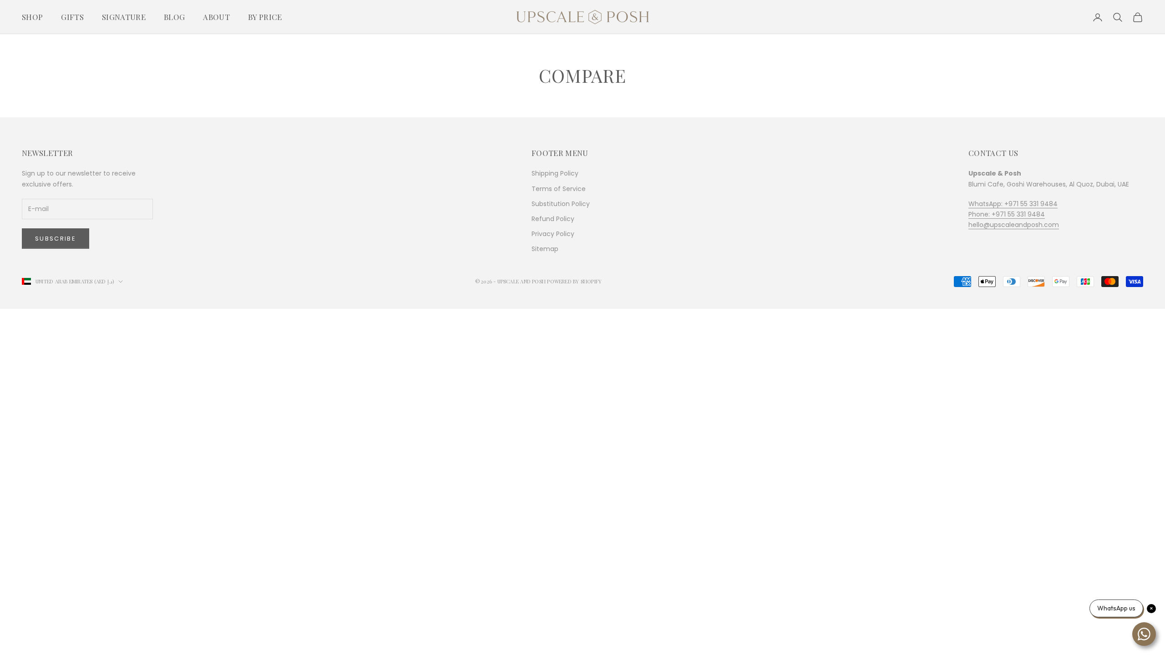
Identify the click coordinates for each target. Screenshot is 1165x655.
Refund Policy (553, 218)
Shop (32, 17)
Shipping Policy (555, 173)
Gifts (72, 17)
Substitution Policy (561, 203)
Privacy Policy (553, 233)
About (216, 17)
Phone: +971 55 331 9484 (1006, 214)
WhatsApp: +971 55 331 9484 (1013, 203)
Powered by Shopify (574, 281)
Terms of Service (559, 188)
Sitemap (545, 248)
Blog (174, 17)
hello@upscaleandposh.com (1013, 224)
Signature (124, 17)
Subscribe (55, 238)
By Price (265, 17)
